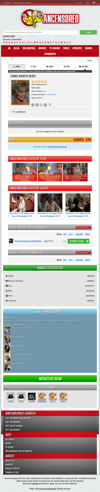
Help (87, 3)
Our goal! (79, 3)
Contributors (20, 112)
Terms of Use (11, 472)
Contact (9, 464)
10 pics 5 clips (76, 241)
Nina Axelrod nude (19, 337)
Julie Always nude (19, 328)
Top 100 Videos (12, 429)
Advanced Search (9, 36)
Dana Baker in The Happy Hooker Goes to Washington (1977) (22, 214)
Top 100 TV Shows (14, 426)
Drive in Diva (46, 321)
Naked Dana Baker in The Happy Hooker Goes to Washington (24, 178)
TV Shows (54, 48)
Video (66, 48)
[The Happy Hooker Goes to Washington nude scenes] (11, 241)
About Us (9, 460)
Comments (50, 54)
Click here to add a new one (57, 147)
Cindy (46, 241)
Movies (42, 48)
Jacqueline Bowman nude (22, 355)
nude (52, 484)
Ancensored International (47, 489)
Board (88, 48)
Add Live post (79, 139)
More (88, 139)
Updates (77, 48)
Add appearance (83, 227)
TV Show (9, 447)
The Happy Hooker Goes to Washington (28, 241)
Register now (50, 378)
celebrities (34, 484)
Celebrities (29, 48)
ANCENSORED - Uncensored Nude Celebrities (50, 18)
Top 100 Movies (12, 422)
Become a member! (25, 3)
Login (15, 3)
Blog (16, 48)
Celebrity (10, 439)
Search (88, 32)
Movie (8, 443)
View (18, 66)
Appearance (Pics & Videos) (18, 451)
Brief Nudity (35, 321)
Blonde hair (25, 321)
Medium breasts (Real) (62, 321)
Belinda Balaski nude (20, 346)
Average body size (12, 321)
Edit (34, 66)
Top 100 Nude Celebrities (17, 418)
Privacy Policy (12, 468)
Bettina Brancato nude (21, 364)
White (75, 321)
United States (51, 95)
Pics (68, 66)
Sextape (85, 66)
